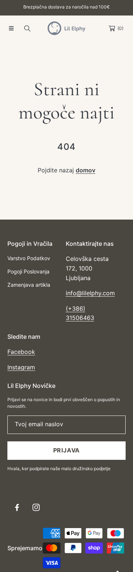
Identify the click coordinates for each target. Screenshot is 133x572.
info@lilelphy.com (90, 293)
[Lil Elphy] (66, 28)
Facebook (21, 351)
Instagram (21, 367)
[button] (11, 28)
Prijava (66, 450)
